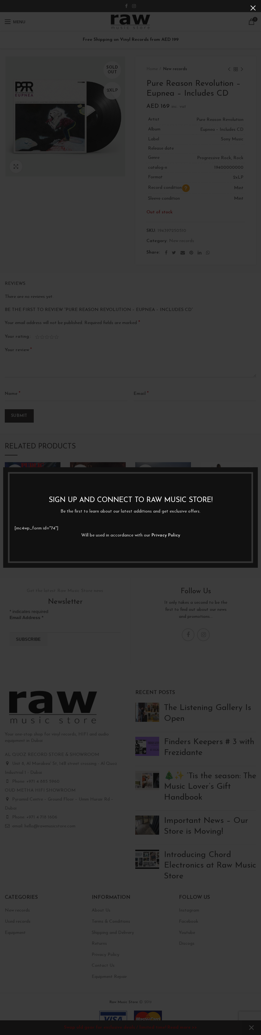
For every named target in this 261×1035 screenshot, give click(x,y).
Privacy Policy (166, 535)
